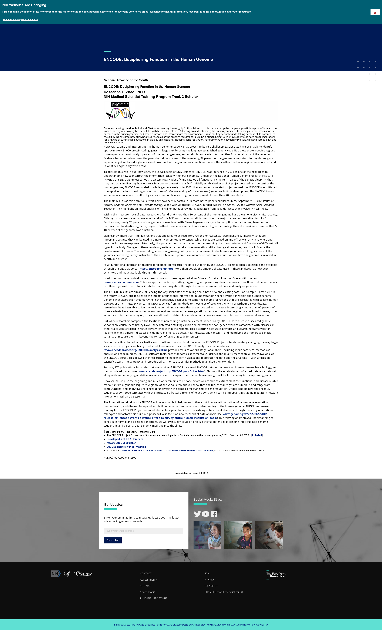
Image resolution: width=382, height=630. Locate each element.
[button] (82, 575)
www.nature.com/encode (121, 282)
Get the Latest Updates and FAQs (20, 19)
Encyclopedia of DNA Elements (125, 439)
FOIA (207, 573)
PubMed (257, 435)
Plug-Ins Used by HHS (153, 598)
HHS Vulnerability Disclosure (223, 592)
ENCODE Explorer (121, 443)
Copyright (211, 586)
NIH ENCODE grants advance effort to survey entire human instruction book (167, 450)
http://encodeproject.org (156, 268)
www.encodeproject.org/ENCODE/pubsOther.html (171, 371)
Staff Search (148, 592)
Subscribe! (112, 540)
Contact (146, 573)
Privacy (209, 579)
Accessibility (148, 579)
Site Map (145, 586)
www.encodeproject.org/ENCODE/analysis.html (135, 350)
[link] (198, 514)
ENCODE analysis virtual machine (126, 446)
